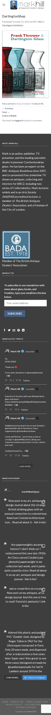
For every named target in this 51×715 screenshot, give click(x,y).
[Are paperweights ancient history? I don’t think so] (25, 564)
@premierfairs (11, 428)
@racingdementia (35, 372)
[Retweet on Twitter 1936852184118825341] (11, 455)
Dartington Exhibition (12, 25)
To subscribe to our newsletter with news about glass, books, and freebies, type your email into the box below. (25, 291)
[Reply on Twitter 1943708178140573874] (6, 409)
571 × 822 (37, 21)
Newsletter (17, 702)
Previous (7, 108)
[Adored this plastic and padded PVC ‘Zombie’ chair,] (25, 651)
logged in (18, 120)
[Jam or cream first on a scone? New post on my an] (25, 607)
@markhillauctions (23, 439)
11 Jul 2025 (30, 389)
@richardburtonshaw (26, 431)
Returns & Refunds (26, 707)
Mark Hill (15, 351)
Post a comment (8, 104)
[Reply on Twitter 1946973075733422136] (6, 380)
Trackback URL (37, 104)
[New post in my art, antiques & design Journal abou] (25, 520)
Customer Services (35, 705)
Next (6, 112)
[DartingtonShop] (25, 63)
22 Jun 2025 (30, 418)
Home (5, 702)
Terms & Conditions (37, 702)
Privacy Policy (14, 705)
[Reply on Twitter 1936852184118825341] (6, 455)
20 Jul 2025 (30, 352)
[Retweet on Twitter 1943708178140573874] (11, 409)
